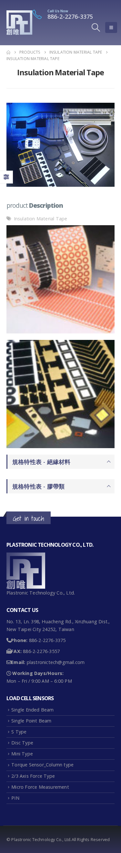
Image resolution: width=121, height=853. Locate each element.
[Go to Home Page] (8, 52)
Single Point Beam (31, 721)
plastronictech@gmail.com (56, 662)
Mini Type (22, 754)
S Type (18, 732)
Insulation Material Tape (40, 219)
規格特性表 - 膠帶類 (38, 486)
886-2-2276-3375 (70, 16)
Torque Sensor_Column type (42, 765)
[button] (96, 27)
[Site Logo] (19, 22)
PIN (15, 798)
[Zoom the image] (60, 279)
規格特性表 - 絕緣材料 (41, 462)
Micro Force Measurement (40, 787)
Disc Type (22, 743)
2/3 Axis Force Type (33, 776)
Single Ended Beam (32, 710)
